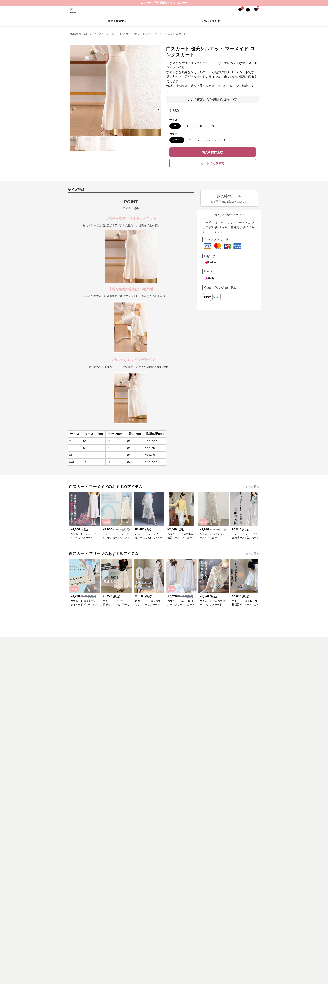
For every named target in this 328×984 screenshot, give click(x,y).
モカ (226, 140)
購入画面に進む (212, 152)
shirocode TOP (79, 33)
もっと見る (252, 486)
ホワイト (177, 140)
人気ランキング (210, 20)
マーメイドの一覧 (104, 33)
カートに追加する (212, 163)
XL (201, 126)
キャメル (211, 140)
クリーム (193, 140)
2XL (213, 126)
